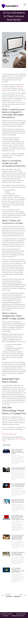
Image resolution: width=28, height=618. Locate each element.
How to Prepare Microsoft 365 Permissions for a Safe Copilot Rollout (17, 570)
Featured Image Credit (9, 434)
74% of (8, 254)
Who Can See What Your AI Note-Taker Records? (18, 468)
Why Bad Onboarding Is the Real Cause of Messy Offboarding (18, 554)
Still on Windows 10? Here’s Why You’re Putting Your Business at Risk (17, 451)
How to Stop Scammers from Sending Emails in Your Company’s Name (18, 485)
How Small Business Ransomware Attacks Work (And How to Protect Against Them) (17, 517)
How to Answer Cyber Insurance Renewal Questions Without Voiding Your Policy (17, 537)
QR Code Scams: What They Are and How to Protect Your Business (17, 501)
